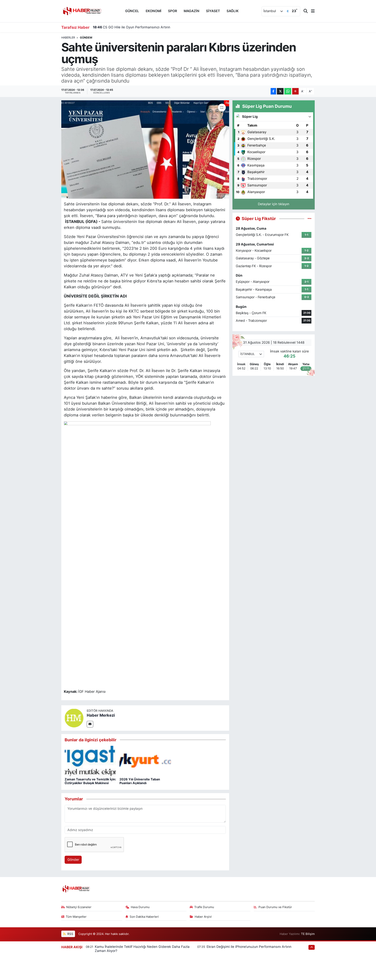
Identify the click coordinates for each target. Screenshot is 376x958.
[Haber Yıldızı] (81, 10)
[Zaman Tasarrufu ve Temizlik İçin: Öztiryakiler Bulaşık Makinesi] (90, 761)
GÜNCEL (132, 11)
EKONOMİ (153, 11)
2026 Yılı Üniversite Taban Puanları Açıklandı (139, 781)
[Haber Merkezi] (74, 718)
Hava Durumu (140, 907)
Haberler (68, 37)
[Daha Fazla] (295, 91)
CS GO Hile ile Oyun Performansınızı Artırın (131, 27)
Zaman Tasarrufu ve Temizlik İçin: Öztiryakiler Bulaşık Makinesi (90, 781)
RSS (70, 934)
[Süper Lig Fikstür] (309, 218)
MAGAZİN (191, 11)
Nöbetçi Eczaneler (78, 907)
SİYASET (213, 11)
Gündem (86, 37)
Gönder (73, 860)
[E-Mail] (90, 724)
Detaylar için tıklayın (273, 204)
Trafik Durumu (204, 907)
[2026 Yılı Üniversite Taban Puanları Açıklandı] (145, 761)
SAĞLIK (233, 11)
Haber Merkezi (101, 715)
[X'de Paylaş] (280, 91)
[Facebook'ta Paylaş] (273, 91)
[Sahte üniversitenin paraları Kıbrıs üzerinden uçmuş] (145, 149)
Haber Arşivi (203, 916)
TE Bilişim (308, 934)
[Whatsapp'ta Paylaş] (287, 91)
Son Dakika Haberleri (144, 916)
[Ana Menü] (311, 11)
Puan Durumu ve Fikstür (275, 907)
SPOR (172, 11)
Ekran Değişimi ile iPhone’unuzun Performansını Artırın (249, 947)
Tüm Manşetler (76, 916)
